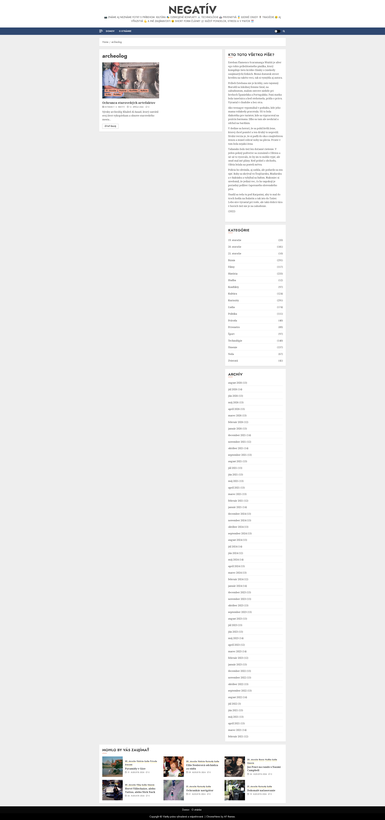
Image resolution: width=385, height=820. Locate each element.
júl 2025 (232, 468)
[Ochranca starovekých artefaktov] (130, 80)
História (122, 90)
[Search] (284, 31)
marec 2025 (235, 494)
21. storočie (111, 90)
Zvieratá (233, 360)
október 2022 (235, 684)
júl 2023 (232, 625)
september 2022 (237, 690)
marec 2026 (235, 415)
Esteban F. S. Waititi (115, 107)
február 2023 (235, 658)
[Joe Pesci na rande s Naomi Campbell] (235, 766)
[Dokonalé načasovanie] (235, 790)
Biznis (231, 260)
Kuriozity (233, 300)
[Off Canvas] (101, 31)
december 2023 (237, 592)
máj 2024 (233, 559)
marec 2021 (235, 730)
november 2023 (237, 599)
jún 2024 (233, 553)
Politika (117, 94)
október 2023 (235, 605)
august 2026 (235, 382)
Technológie (235, 340)
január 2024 (235, 586)
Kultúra (144, 90)
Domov (110, 31)
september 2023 (237, 612)
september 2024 (237, 533)
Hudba (232, 280)
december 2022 (237, 671)
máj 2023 (233, 638)
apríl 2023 (234, 644)
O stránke (125, 31)
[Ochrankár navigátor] (173, 790)
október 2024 (235, 526)
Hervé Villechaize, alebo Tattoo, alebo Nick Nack (140, 790)
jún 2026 (233, 395)
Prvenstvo (234, 327)
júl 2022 (232, 703)
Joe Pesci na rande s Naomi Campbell (264, 768)
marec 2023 (235, 651)
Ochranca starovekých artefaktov (128, 103)
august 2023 (235, 618)
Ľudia (108, 94)
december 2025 (237, 435)
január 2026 (235, 428)
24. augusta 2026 (136, 796)
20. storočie (234, 246)
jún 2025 (233, 474)
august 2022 (235, 697)
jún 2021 (233, 710)
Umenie (232, 347)
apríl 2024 (234, 566)
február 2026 (235, 422)
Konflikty (133, 90)
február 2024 (235, 579)
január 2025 (235, 507)
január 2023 (235, 664)
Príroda (232, 320)
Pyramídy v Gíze (135, 768)
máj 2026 (233, 402)
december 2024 (237, 513)
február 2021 (235, 736)
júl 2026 (232, 389)
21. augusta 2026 (197, 794)
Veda (231, 354)
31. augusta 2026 (136, 772)
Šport (231, 334)
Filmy (231, 267)
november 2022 (237, 677)
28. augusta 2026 (197, 772)
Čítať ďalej (110, 126)
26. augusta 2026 (258, 774)
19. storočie (234, 240)
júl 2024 (232, 546)
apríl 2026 (234, 409)
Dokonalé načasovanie (261, 790)
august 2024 (235, 540)
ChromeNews (213, 816)
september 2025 (237, 455)
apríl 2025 (234, 487)
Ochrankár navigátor (199, 790)
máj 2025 (233, 481)
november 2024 (237, 520)
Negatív (192, 10)
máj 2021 (233, 716)
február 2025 (235, 500)
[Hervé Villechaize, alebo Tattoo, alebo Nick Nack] (112, 790)
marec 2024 (235, 572)
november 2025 (237, 441)
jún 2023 (233, 631)
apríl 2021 (234, 723)
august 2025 (235, 461)
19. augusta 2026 (258, 794)
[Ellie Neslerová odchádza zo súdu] (173, 766)
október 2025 (235, 448)
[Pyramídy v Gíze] (112, 766)
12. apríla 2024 (136, 107)
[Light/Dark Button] (277, 31)
